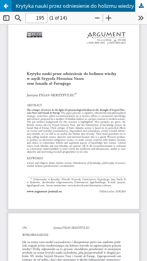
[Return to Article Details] (6, 6)
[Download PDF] (141, 6)
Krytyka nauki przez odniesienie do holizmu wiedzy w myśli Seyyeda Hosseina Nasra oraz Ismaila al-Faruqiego (81, 5)
